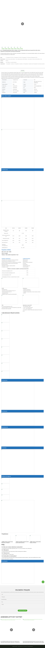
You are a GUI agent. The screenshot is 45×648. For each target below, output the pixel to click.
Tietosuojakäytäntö (30, 646)
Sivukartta (25, 646)
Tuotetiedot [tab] (22, 70)
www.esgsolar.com (20, 646)
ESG (16, 646)
